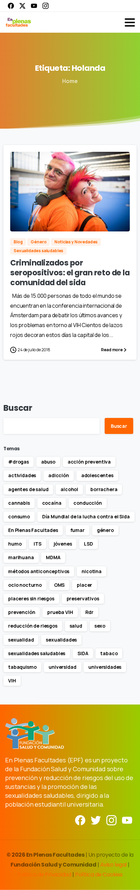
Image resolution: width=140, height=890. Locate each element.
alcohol (69, 489)
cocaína (52, 503)
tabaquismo (22, 667)
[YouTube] (34, 6)
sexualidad (21, 639)
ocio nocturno (25, 585)
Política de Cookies (99, 874)
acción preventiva (89, 461)
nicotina (92, 571)
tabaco (109, 653)
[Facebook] (11, 6)
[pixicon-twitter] (96, 819)
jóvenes (63, 543)
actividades (22, 475)
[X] (22, 6)
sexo (99, 625)
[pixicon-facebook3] (80, 819)
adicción (58, 475)
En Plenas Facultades (33, 530)
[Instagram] (45, 6)
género (105, 530)
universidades (104, 667)
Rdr (89, 612)
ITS (37, 543)
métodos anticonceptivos (38, 571)
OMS (59, 585)
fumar (77, 530)
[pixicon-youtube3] (127, 819)
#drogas (18, 461)
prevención (21, 612)
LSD (88, 543)
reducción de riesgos (32, 625)
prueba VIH (60, 612)
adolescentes (97, 475)
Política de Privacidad (44, 874)
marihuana (21, 557)
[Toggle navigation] (130, 22)
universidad (62, 667)
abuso (48, 461)
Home (69, 81)
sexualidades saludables (36, 653)
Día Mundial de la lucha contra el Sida (86, 516)
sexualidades (61, 639)
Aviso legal (114, 865)
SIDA (82, 653)
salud (76, 625)
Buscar (17, 408)
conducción (87, 503)
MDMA (53, 557)
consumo (19, 516)
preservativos (83, 598)
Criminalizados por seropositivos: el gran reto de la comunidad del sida (69, 272)
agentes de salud (28, 489)
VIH (12, 680)
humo (14, 543)
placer (84, 585)
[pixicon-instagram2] (111, 819)
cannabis (19, 503)
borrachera (103, 489)
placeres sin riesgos (31, 598)
